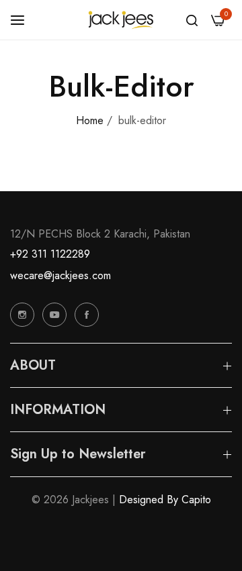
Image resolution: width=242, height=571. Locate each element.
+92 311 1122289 (50, 254)
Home (90, 120)
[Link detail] (22, 315)
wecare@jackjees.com (60, 275)
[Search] (192, 20)
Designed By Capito (165, 499)
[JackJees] (121, 20)
